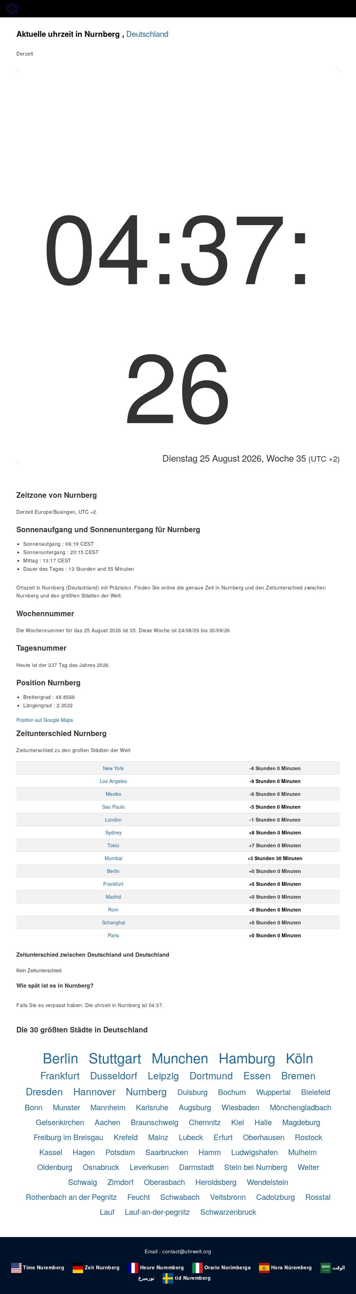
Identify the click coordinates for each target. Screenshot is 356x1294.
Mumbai (113, 858)
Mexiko (113, 793)
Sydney (113, 832)
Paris (113, 935)
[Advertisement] (178, 120)
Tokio (113, 845)
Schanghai (113, 922)
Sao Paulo (113, 806)
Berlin (113, 870)
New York (113, 768)
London (113, 819)
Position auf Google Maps (44, 719)
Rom (113, 909)
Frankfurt (113, 883)
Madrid (113, 896)
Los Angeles (113, 780)
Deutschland (147, 33)
